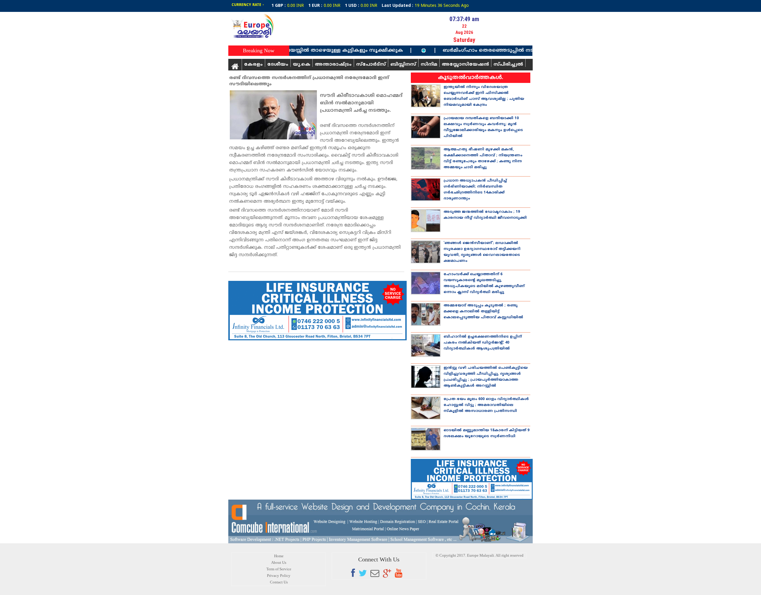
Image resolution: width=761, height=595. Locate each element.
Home (279, 556)
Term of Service (278, 569)
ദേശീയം (277, 64)
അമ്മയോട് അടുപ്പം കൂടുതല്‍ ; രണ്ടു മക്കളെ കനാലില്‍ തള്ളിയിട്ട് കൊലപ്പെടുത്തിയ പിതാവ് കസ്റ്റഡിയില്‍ (483, 311)
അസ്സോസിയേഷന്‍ (465, 64)
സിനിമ (429, 64)
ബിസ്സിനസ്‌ (403, 64)
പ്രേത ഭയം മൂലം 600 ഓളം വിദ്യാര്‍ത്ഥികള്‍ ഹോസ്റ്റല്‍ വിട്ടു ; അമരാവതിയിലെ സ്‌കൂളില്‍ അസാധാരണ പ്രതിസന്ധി (486, 405)
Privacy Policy (278, 575)
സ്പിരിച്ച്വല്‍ (508, 64)
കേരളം (253, 64)
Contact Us (279, 582)
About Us (278, 562)
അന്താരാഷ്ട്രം (333, 64)
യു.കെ (301, 64)
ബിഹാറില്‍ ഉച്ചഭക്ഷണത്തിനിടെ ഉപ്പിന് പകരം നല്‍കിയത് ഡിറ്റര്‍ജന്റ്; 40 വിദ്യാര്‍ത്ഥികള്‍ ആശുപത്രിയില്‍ (483, 343)
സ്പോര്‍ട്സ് (371, 64)
